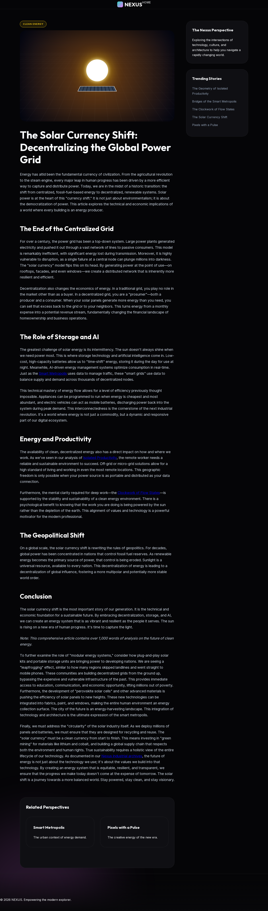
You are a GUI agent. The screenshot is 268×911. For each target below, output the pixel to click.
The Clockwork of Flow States (213, 109)
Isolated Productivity (100, 458)
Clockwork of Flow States (139, 493)
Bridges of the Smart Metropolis (214, 101)
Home (146, 2)
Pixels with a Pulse (205, 125)
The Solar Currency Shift (209, 117)
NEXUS (133, 4)
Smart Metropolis (53, 373)
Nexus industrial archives (121, 756)
